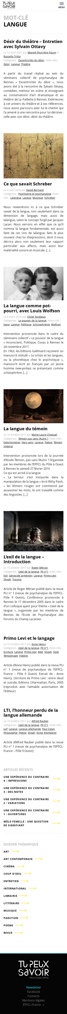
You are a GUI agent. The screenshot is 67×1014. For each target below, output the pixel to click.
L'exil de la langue (28, 571)
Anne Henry (39, 644)
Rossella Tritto (12, 56)
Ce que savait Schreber (28, 184)
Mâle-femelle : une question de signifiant (26, 823)
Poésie (48, 442)
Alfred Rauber (40, 721)
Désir (7, 64)
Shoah (7, 579)
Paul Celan (48, 729)
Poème (8, 925)
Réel (40, 652)
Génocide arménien (21, 575)
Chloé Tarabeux (36, 316)
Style (56, 652)
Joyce (7, 324)
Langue (15, 64)
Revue (8, 932)
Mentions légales (33, 1000)
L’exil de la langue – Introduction (24, 559)
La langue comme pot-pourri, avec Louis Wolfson (32, 308)
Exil (6, 575)
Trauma (16, 579)
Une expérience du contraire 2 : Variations (26, 801)
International (15, 888)
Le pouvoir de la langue (32, 320)
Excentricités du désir (31, 60)
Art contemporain (18, 859)
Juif (6, 729)
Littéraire (11, 903)
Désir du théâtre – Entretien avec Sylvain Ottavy (33, 43)
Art (6, 851)
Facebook (33, 992)
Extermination (12, 442)
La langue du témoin (26, 428)
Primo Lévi (50, 575)
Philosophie (11, 732)
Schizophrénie (41, 324)
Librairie (10, 896)
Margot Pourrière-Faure (42, 52)
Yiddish (23, 655)
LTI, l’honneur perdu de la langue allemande (31, 712)
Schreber (49, 197)
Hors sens (27, 442)
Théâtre (25, 64)
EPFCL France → (33, 1005)
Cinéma (9, 866)
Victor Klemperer (46, 732)
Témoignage (11, 655)
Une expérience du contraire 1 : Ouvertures (26, 812)
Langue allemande (30, 729)
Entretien (11, 881)
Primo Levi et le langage (29, 638)
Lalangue (15, 197)
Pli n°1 (44, 571)
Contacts (33, 996)
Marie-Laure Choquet (44, 434)
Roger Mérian (40, 567)
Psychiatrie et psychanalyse (34, 193)
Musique (38, 197)
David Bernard (35, 190)
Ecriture (8, 652)
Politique (26, 324)
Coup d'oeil (13, 873)
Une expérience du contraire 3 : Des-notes (26, 789)
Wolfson (56, 324)
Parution (11, 918)
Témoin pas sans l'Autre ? (33, 438)
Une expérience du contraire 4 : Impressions (26, 778)
